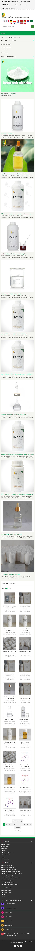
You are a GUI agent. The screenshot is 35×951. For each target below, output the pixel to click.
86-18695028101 (13, 1)
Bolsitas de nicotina (6, 44)
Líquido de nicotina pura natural (9, 867)
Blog (3, 857)
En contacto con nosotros (8, 852)
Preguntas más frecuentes (8, 855)
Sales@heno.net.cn (9, 5)
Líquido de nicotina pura (7, 865)
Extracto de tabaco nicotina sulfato (10, 884)
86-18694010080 (25, 1)
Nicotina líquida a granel (7, 880)
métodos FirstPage (17, 821)
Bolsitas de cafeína (6, 47)
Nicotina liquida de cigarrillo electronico (11, 878)
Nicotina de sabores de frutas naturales (11, 871)
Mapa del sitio (5, 859)
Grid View (6, 588)
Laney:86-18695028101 (9, 903)
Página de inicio (5, 37)
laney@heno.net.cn (22, 5)
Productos (4, 848)
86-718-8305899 (8, 912)
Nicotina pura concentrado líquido (9, 869)
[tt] (17, 15)
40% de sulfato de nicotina (8, 882)
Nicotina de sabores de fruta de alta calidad (12, 873)
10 (27, 824)
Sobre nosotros (5, 846)
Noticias (4, 850)
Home (5, 1)
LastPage (17, 827)
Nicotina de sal (5, 52)
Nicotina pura (4, 50)
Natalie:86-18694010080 (9, 908)
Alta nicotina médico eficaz (8, 875)
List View (9, 588)
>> (30, 824)
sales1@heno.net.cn (9, 8)
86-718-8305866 (8, 916)
